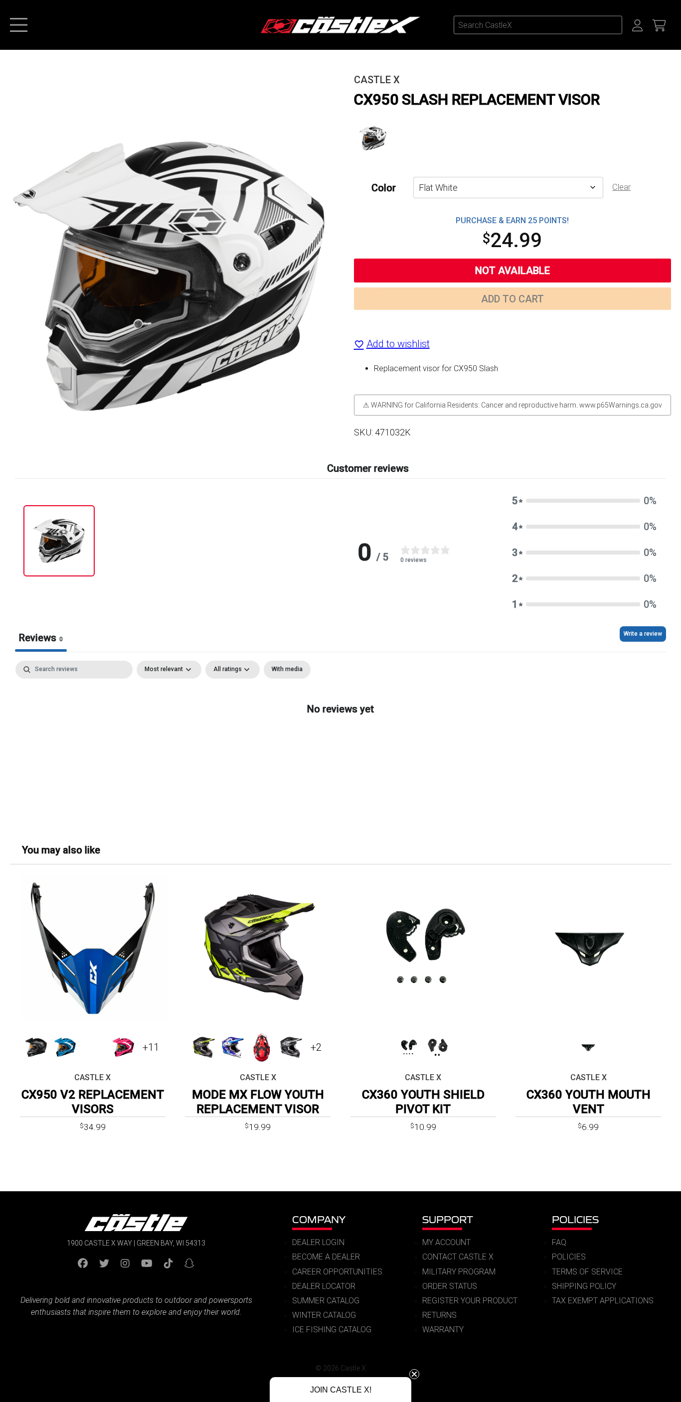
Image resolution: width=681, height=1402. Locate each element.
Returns (439, 1315)
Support (447, 1219)
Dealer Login (318, 1242)
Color (383, 188)
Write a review (643, 633)
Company (318, 1219)
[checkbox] (287, 670)
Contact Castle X (458, 1257)
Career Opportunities (337, 1271)
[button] (584, 501)
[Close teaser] (414, 1374)
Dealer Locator (323, 1286)
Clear (621, 187)
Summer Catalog (325, 1300)
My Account (446, 1242)
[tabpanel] (340, 741)
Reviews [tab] (41, 638)
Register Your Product (469, 1300)
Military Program (459, 1271)
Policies (575, 1219)
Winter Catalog (324, 1315)
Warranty (443, 1329)
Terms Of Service (587, 1271)
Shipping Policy (584, 1286)
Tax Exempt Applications (603, 1300)
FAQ (559, 1242)
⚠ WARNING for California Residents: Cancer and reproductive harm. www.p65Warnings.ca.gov (512, 405)
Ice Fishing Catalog (331, 1329)
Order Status (449, 1286)
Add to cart (512, 299)
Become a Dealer (326, 1257)
